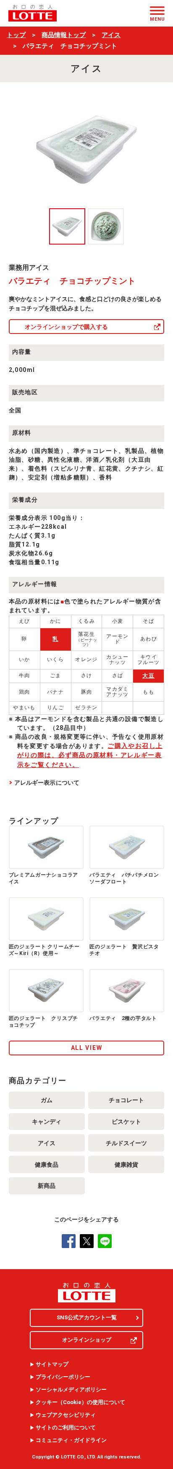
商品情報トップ (64, 35)
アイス (111, 35)
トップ (16, 35)
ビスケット (126, 1121)
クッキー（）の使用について (80, 1402)
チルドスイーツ (126, 1143)
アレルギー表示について (47, 782)
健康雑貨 (126, 1164)
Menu (157, 18)
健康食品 (46, 1164)
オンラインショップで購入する (66, 326)
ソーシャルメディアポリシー (71, 1390)
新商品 (46, 1185)
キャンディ (46, 1121)
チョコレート (126, 1100)
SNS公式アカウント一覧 (87, 1317)
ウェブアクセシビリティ (66, 1415)
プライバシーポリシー (63, 1377)
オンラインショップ (86, 1340)
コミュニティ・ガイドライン (71, 1440)
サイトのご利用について (66, 1428)
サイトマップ (52, 1364)
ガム (46, 1100)
